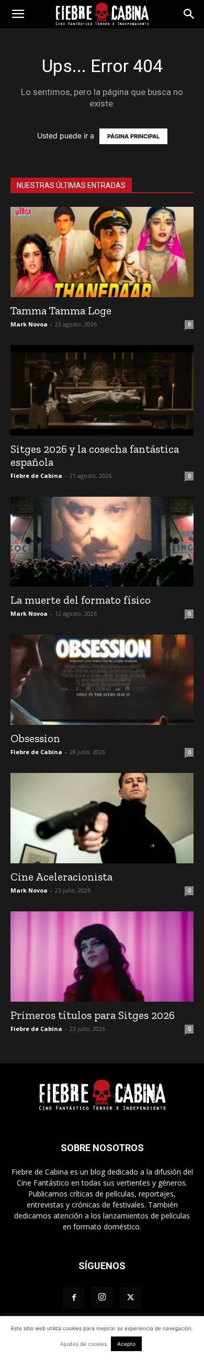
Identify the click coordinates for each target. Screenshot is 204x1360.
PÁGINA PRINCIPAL (133, 136)
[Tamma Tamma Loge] (102, 252)
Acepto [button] (126, 1344)
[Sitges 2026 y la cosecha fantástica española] (102, 390)
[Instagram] (102, 1297)
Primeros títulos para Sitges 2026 (92, 1015)
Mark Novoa (29, 324)
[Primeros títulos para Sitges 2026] (102, 956)
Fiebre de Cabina (36, 475)
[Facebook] (73, 1297)
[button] (18, 14)
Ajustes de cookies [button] (83, 1344)
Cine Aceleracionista (61, 876)
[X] (130, 1297)
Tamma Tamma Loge (60, 310)
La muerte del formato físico (80, 599)
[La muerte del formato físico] (102, 542)
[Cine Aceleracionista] (102, 818)
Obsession (35, 738)
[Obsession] (102, 680)
